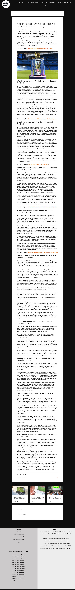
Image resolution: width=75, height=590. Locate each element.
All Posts (13, 13)
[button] (32, 2)
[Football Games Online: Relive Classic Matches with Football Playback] (55, 490)
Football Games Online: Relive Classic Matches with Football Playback (55, 497)
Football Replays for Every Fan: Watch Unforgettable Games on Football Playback (19, 497)
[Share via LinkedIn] (23, 474)
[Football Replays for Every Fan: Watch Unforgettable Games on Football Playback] (20, 490)
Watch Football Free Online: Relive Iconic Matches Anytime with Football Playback (37, 497)
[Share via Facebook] (17, 474)
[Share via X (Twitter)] (20, 474)
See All (62, 484)
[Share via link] (25, 474)
